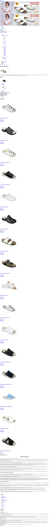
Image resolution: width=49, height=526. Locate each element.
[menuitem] (25, 39)
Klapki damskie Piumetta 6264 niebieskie (6, 406)
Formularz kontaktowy (4, 502)
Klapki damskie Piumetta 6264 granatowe (6, 384)
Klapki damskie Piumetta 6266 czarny (5, 450)
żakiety (5, 49)
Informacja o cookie (4, 497)
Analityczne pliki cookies (3, 519)
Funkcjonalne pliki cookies (3, 517)
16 (5, 93)
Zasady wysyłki (3, 505)
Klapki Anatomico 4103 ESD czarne (5, 184)
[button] (2, 97)
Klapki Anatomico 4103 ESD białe (5, 162)
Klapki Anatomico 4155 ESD (4, 251)
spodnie (5, 51)
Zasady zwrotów (3, 507)
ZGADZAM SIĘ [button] (2, 525)
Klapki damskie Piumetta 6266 (4, 428)
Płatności (3, 504)
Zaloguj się (3, 27)
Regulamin (3, 496)
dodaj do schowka (2, 164)
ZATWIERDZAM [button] (2, 523)
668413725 (1, 0)
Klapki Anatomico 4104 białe (4, 206)
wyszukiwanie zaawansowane (3, 32)
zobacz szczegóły (2, 121)
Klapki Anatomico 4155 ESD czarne (5, 273)
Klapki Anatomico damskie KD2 (4, 317)
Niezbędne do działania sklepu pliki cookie (5, 515)
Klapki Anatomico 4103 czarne (4, 140)
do (5, 95)
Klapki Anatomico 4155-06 (4, 295)
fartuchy (5, 50)
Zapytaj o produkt (2, 253)
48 (6, 93)
